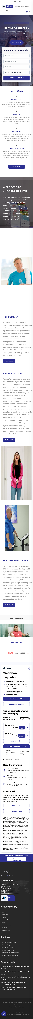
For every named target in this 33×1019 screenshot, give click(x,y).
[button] (16, 726)
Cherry (16, 795)
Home (4, 912)
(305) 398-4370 (6, 888)
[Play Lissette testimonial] (16, 630)
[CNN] (10, 653)
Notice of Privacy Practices (10, 952)
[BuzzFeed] (29, 653)
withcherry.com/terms (9, 834)
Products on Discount (9, 942)
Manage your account (16, 704)
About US (5, 917)
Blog (3, 922)
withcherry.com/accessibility (21, 844)
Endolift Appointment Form (10, 955)
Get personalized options (16, 746)
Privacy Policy (13, 1007)
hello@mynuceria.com (10, 893)
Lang (27, 6)
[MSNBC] (4, 653)
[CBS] (22, 653)
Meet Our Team (7, 925)
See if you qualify (16, 699)
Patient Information (8, 947)
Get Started (16, 167)
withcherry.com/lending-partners (12, 833)
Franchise (5, 927)
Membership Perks (8, 950)
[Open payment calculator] (3, 1013)
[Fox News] (16, 653)
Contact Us (6, 920)
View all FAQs (16, 806)
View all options (16, 741)
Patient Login (20, 6)
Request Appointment (16, 78)
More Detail (9, 361)
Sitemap (21, 1007)
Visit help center (16, 811)
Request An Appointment (16, 859)
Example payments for (9, 718)
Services (5, 915)
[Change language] (28, 668)
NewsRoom (6, 930)
